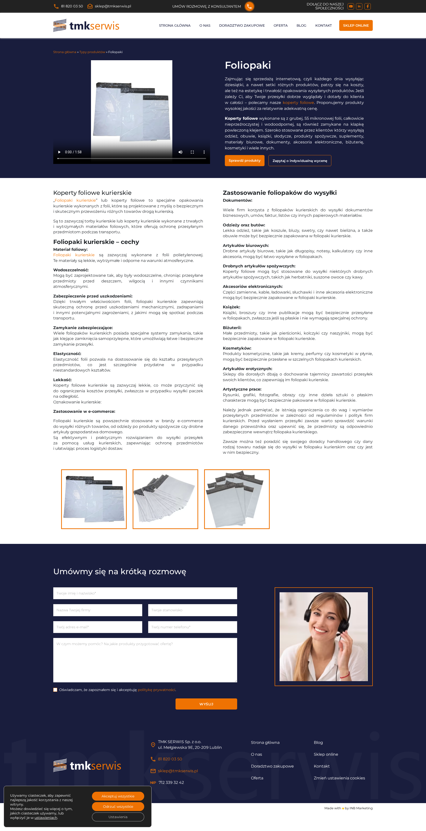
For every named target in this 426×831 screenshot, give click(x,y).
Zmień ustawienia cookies (339, 778)
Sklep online (356, 25)
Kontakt (323, 25)
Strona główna (175, 25)
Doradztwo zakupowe (242, 25)
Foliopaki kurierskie (75, 200)
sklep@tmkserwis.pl (109, 6)
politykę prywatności (156, 689)
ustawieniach (46, 817)
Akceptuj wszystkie (118, 796)
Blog (301, 25)
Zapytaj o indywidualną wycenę (300, 161)
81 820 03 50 (68, 6)
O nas (204, 25)
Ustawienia (117, 817)
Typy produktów (92, 52)
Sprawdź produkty (245, 160)
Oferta (281, 25)
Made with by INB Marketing (348, 808)
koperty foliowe (298, 102)
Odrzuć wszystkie (118, 806)
